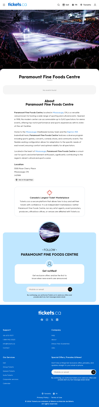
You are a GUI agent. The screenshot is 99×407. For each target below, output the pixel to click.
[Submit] (70, 289)
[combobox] (85, 5)
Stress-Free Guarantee (60, 344)
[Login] (95, 5)
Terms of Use (56, 397)
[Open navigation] (4, 5)
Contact (6, 348)
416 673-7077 (8, 335)
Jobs (53, 348)
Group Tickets (8, 367)
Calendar (6, 383)
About (53, 340)
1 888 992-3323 (9, 340)
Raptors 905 (72, 132)
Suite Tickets (8, 375)
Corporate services (10, 379)
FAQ (53, 335)
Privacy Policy (43, 397)
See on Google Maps (26, 180)
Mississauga (58, 112)
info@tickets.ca (9, 344)
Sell (4, 363)
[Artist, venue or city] (58, 5)
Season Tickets (9, 371)
